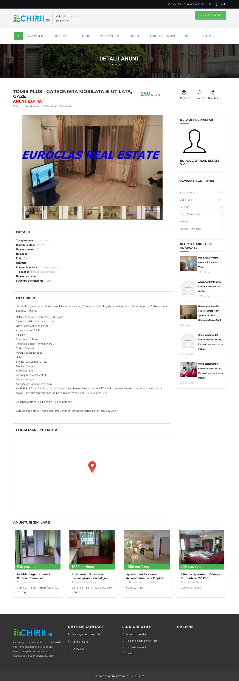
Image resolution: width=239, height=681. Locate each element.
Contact (209, 35)
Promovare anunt (136, 647)
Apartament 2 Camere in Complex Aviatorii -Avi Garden (210, 287)
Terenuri (83, 35)
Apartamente (37, 35)
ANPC (129, 653)
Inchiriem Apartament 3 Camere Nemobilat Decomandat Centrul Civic (35, 578)
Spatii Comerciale (110, 35)
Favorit (200, 98)
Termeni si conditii (136, 634)
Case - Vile (62, 35)
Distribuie (213, 98)
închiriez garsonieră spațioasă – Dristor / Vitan (208, 262)
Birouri (136, 35)
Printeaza (185, 98)
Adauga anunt (210, 15)
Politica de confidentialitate (141, 640)
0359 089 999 (79, 641)
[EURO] (210, 4)
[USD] (216, 4)
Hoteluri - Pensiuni (163, 35)
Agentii (189, 35)
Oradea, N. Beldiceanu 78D (86, 634)
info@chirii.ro (79, 649)
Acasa (115, 64)
